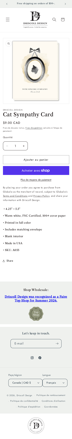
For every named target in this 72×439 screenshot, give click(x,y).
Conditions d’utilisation (53, 401)
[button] (7, 19)
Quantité (8, 137)
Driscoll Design (24, 395)
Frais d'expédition (34, 127)
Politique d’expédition (29, 406)
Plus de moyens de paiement (36, 179)
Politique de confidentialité (24, 401)
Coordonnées (51, 406)
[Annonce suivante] (65, 4)
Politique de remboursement (51, 395)
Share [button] (9, 261)
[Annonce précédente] (7, 4)
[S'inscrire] (57, 343)
